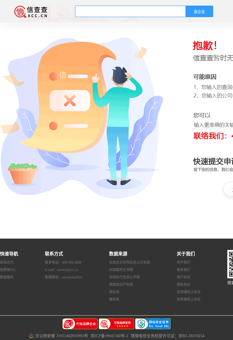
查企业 (199, 12)
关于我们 (183, 262)
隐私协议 (183, 285)
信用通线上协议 (189, 292)
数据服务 (7, 277)
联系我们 (183, 270)
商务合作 (7, 262)
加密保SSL (8, 270)
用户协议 (183, 277)
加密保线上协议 (189, 299)
